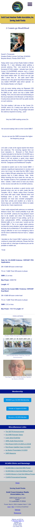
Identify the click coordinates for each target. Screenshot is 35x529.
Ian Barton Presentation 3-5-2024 (16, 450)
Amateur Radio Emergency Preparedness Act (18, 335)
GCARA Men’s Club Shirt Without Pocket (19, 471)
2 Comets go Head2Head (17, 28)
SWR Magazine (11, 453)
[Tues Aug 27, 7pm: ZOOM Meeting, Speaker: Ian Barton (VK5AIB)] (17, 368)
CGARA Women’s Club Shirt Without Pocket (20, 474)
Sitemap (17, 510)
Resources (17, 513)
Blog (13, 507)
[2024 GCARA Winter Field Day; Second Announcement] (17, 346)
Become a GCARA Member (17, 417)
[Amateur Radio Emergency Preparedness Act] (17, 326)
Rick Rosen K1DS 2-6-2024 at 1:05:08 (18, 444)
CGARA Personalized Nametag (16, 477)
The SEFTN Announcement (15, 431)
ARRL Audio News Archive (14, 441)
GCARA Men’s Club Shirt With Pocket (18, 468)
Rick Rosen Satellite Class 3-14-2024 (18, 447)
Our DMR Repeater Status (14, 435)
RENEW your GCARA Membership (17, 400)
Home (17, 483)
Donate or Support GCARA (18, 408)
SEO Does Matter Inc (18, 520)
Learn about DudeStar (13, 438)
